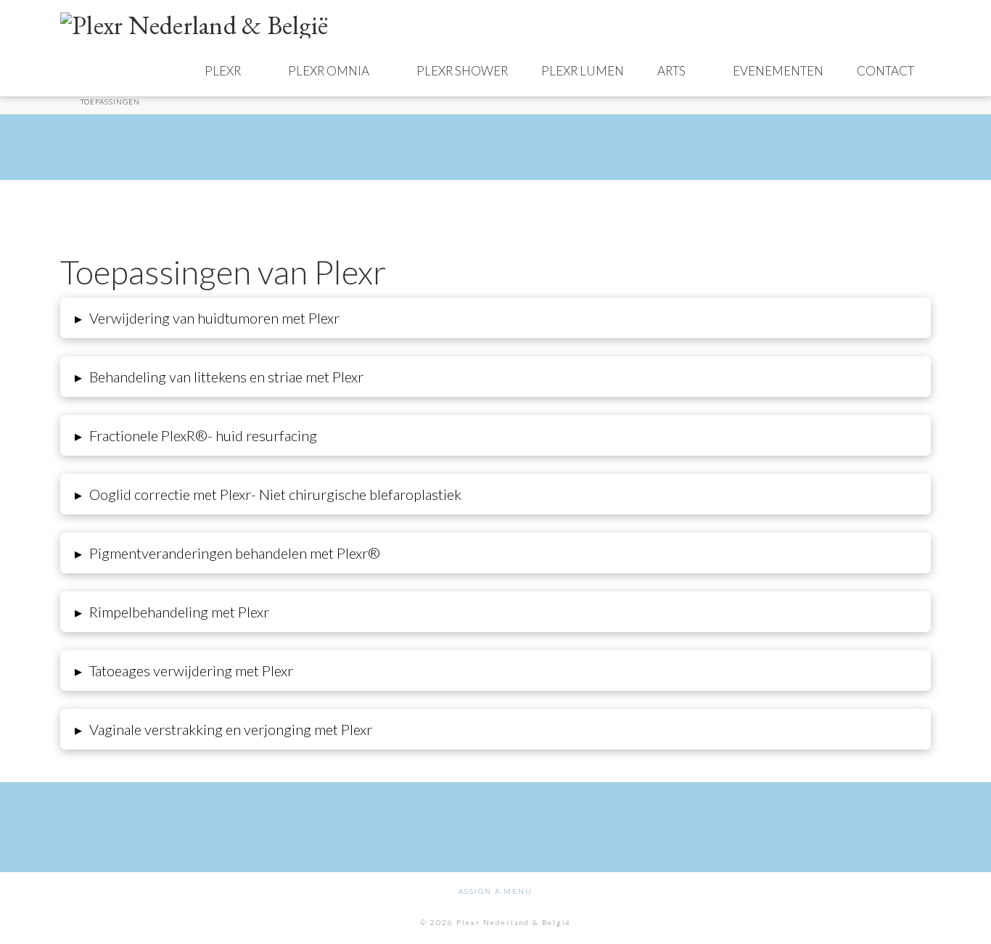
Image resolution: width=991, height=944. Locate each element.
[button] (495, 317)
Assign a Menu (495, 891)
